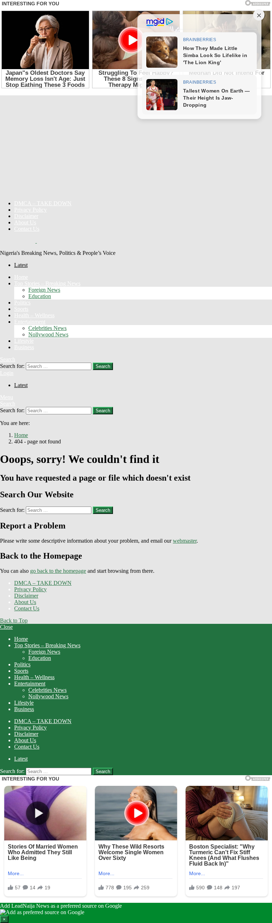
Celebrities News (47, 328)
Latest (21, 265)
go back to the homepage (58, 571)
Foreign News (44, 290)
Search (103, 366)
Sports (21, 309)
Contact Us (26, 229)
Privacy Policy (30, 210)
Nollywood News (48, 334)
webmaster (185, 541)
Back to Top (14, 620)
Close (6, 627)
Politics (22, 303)
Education (39, 296)
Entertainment (29, 322)
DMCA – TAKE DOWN (43, 203)
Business (24, 347)
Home (21, 277)
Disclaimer (26, 216)
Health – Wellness (34, 315)
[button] (136, 913)
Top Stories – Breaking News (47, 283)
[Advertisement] (136, 145)
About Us (25, 222)
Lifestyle (24, 341)
